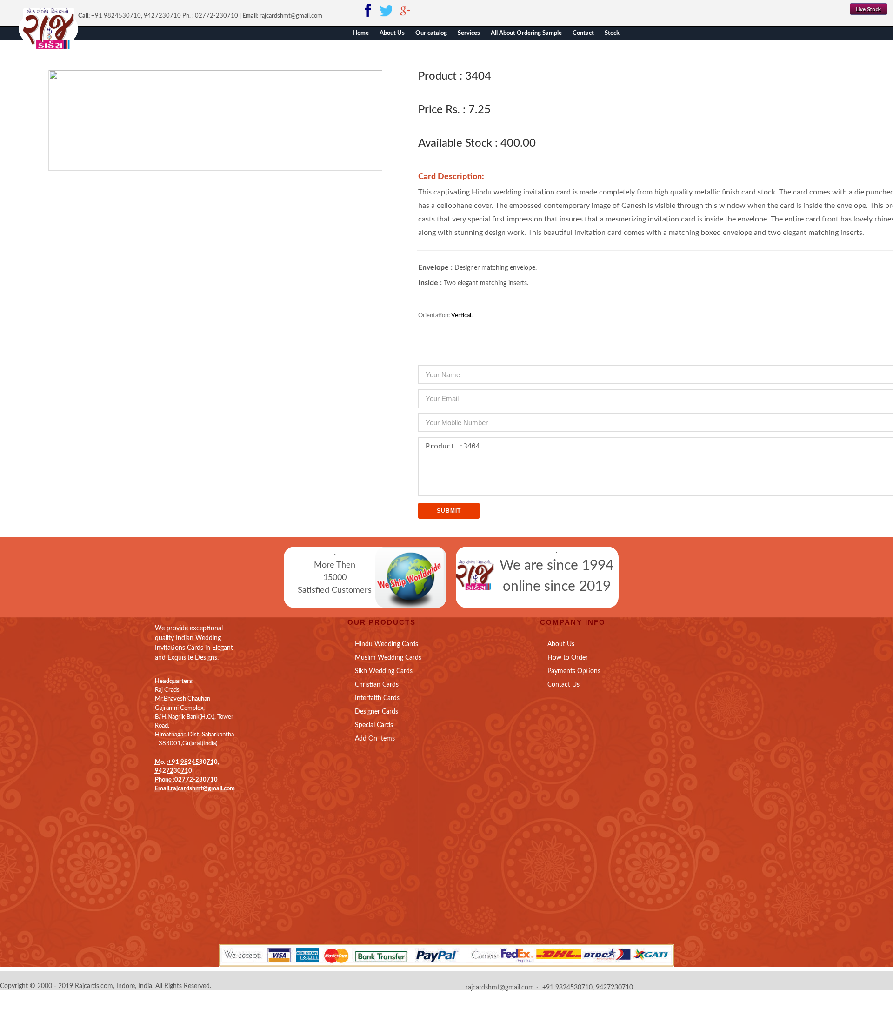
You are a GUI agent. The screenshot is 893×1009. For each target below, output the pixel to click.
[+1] (176, 807)
